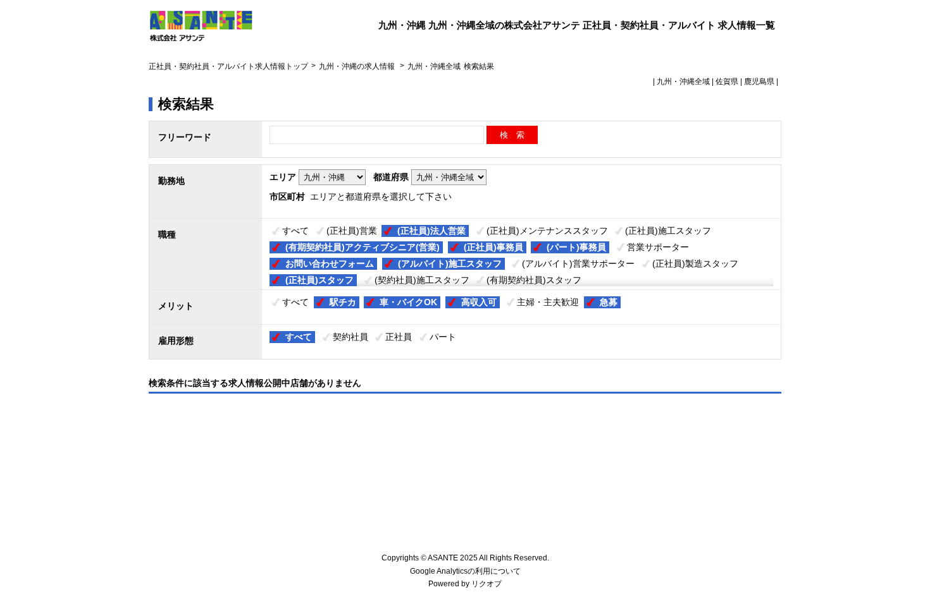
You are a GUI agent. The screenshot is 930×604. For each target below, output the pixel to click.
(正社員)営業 (351, 231)
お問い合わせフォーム (329, 263)
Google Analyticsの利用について (465, 571)
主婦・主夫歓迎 (548, 302)
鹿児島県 (759, 81)
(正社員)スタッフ (319, 280)
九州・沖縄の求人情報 (358, 66)
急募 (608, 302)
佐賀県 (727, 81)
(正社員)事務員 (493, 247)
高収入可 (479, 302)
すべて (295, 231)
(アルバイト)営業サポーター (578, 263)
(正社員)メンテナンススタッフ (547, 231)
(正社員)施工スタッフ (668, 231)
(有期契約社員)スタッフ (534, 280)
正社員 (398, 337)
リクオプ (486, 583)
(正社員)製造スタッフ (695, 263)
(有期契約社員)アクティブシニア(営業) (362, 247)
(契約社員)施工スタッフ (422, 280)
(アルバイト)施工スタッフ (450, 263)
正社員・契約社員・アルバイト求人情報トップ (228, 66)
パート (443, 337)
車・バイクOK (408, 302)
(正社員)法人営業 (431, 231)
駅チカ (343, 302)
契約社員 (350, 337)
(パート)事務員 (576, 247)
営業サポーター (658, 247)
